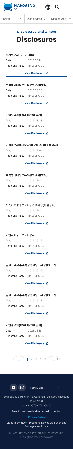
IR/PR (6, 18)
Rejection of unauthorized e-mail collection (36, 411)
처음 (16, 359)
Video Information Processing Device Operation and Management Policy (36, 424)
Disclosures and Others (38, 18)
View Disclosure (34, 73)
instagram (22, 387)
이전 (21, 359)
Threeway (46, 437)
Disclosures (58, 18)
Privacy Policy (36, 417)
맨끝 (57, 359)
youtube (13, 387)
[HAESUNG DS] (19, 7)
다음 (51, 359)
